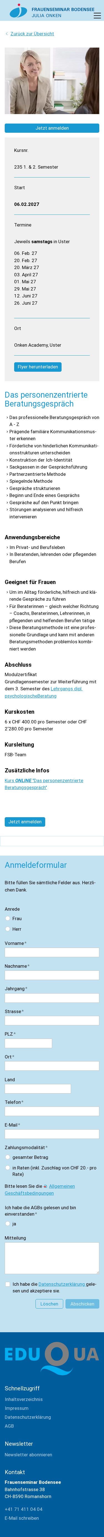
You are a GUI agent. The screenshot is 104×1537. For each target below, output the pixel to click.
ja (14, 1223)
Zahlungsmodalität (26, 1147)
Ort (9, 1057)
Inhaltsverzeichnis (24, 1399)
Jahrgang (16, 988)
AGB (9, 1426)
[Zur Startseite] (52, 11)
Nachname (17, 966)
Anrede (12, 909)
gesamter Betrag (30, 1157)
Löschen (49, 1304)
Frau (17, 918)
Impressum (17, 1408)
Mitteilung (15, 1238)
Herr (16, 929)
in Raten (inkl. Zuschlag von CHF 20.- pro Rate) (54, 1171)
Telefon (14, 1102)
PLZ (10, 1034)
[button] (97, 15)
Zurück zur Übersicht (32, 33)
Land (10, 1079)
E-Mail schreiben (22, 1518)
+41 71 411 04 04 (23, 1509)
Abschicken (82, 1304)
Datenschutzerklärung (62, 1284)
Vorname (16, 943)
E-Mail (12, 1125)
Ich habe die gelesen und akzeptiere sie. (54, 1287)
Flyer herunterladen (38, 367)
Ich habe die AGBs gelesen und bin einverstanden (40, 1211)
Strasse (14, 1011)
